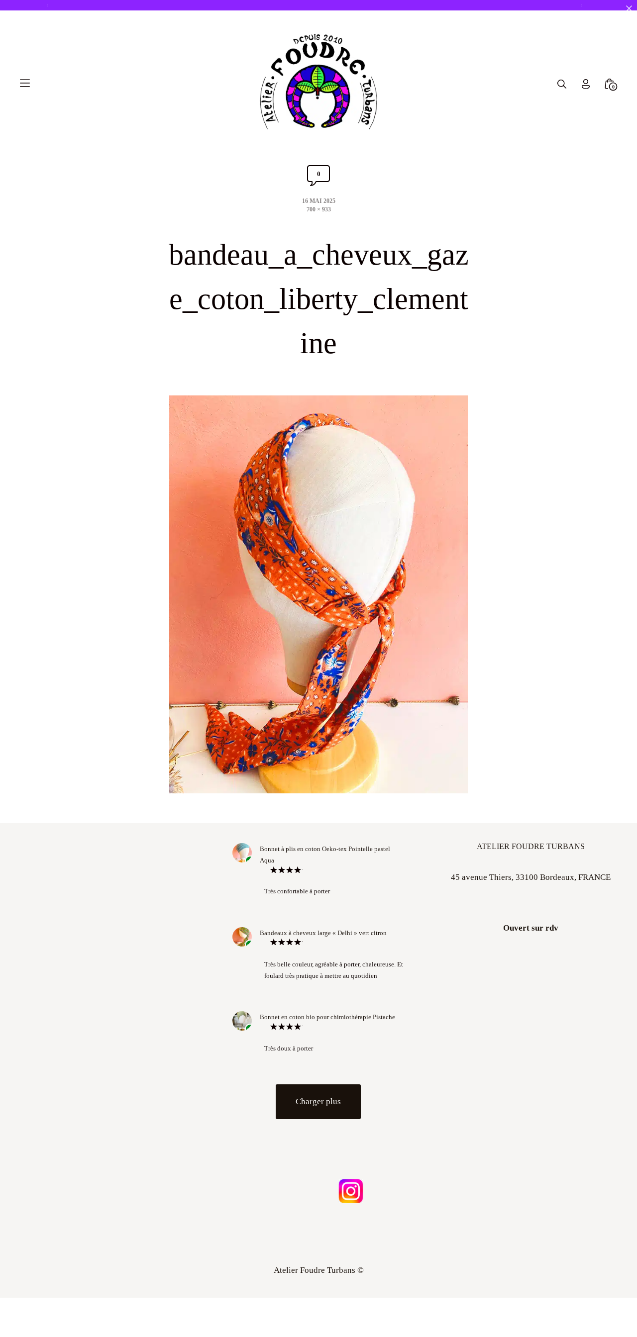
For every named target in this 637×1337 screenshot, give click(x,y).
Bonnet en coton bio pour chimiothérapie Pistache (327, 1017)
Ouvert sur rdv (530, 928)
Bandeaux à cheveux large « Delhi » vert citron (323, 933)
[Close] (629, 8)
